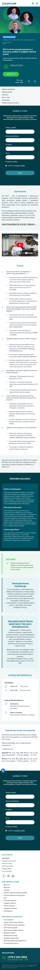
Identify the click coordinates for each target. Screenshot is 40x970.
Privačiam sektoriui (10, 900)
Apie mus (7, 885)
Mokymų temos (7, 92)
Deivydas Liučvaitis (23, 58)
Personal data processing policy (14, 895)
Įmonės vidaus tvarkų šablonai (13, 922)
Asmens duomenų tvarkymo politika (15, 893)
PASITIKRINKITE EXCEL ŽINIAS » (19, 224)
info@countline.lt (7, 869)
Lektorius (5, 95)
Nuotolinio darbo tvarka (11, 938)
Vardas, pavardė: (10, 127)
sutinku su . (16, 165)
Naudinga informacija (10, 935)
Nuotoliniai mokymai (10, 908)
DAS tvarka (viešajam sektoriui (13, 930)
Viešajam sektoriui (10, 903)
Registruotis (10, 74)
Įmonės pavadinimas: (12, 136)
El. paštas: (9, 145)
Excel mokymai (8, 920)
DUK (5, 898)
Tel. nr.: (8, 153)
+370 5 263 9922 (7, 871)
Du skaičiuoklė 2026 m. (11, 943)
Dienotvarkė (6, 100)
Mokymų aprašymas (9, 89)
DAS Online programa (11, 928)
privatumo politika (19, 165)
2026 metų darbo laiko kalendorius (15, 941)
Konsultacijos (8, 911)
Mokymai (7, 887)
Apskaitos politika (9, 933)
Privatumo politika (12, 162)
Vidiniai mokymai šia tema (11, 103)
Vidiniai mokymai (9, 906)
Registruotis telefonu (16, 65)
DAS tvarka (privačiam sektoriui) (14, 925)
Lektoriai (6, 890)
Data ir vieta (6, 97)
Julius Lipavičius (9, 58)
